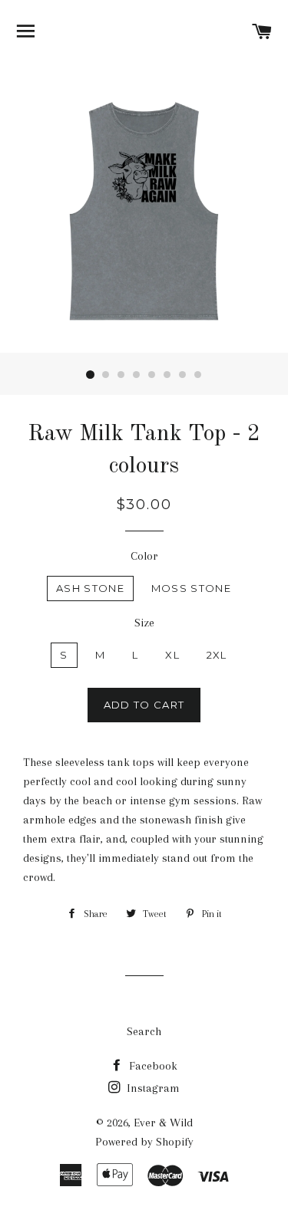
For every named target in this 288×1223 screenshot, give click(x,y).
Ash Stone (90, 588)
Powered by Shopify (144, 1142)
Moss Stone (191, 588)
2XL (217, 655)
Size (144, 623)
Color (144, 556)
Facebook (151, 1066)
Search (144, 1031)
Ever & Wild (163, 1122)
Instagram (152, 1088)
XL (172, 655)
